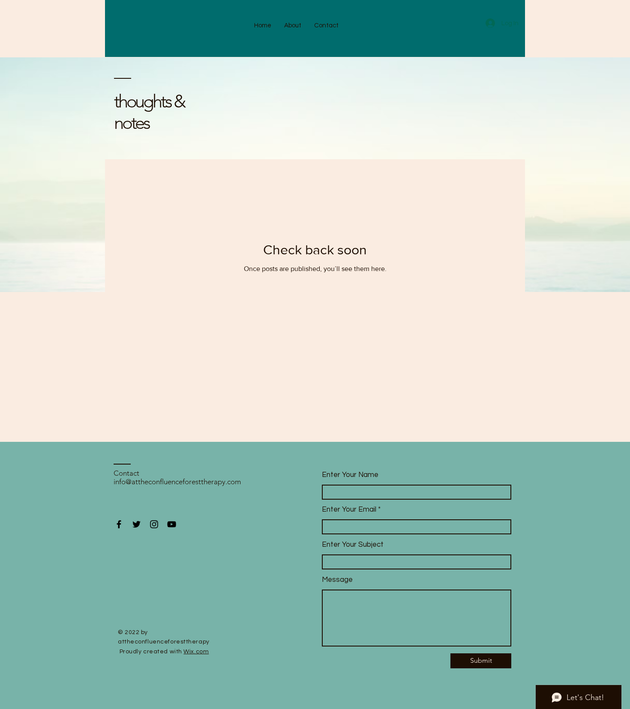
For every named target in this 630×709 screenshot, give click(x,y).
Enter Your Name (350, 475)
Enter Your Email (349, 509)
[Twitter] (136, 524)
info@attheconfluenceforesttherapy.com (177, 481)
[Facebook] (119, 524)
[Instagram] (154, 524)
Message (337, 580)
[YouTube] (171, 524)
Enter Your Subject (353, 544)
